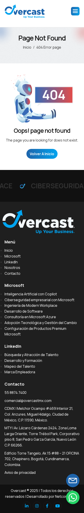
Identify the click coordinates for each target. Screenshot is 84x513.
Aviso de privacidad (20, 472)
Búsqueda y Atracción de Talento (31, 354)
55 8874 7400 (15, 392)
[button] (73, 497)
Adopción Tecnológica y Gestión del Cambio (40, 322)
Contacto (12, 273)
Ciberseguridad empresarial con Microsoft (39, 299)
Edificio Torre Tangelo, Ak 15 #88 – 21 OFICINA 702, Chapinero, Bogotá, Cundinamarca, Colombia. (41, 459)
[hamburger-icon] (75, 11)
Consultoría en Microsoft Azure (30, 316)
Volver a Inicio (42, 153)
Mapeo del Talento (19, 366)
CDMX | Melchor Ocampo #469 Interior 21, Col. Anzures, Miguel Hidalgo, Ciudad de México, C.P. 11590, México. (38, 414)
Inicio (8, 250)
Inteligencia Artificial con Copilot (30, 294)
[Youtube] (58, 506)
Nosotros (12, 267)
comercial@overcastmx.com (28, 400)
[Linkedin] (27, 506)
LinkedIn (11, 262)
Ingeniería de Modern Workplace (30, 305)
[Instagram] (37, 506)
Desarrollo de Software (23, 311)
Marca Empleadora (19, 371)
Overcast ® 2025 (24, 490)
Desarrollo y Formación (23, 360)
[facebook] (47, 506)
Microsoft (12, 256)
